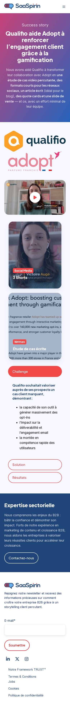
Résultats (19, 477)
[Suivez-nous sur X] (17, 659)
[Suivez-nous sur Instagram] (26, 659)
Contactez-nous (21, 558)
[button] (64, 7)
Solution (18, 465)
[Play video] (35, 197)
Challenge (20, 371)
